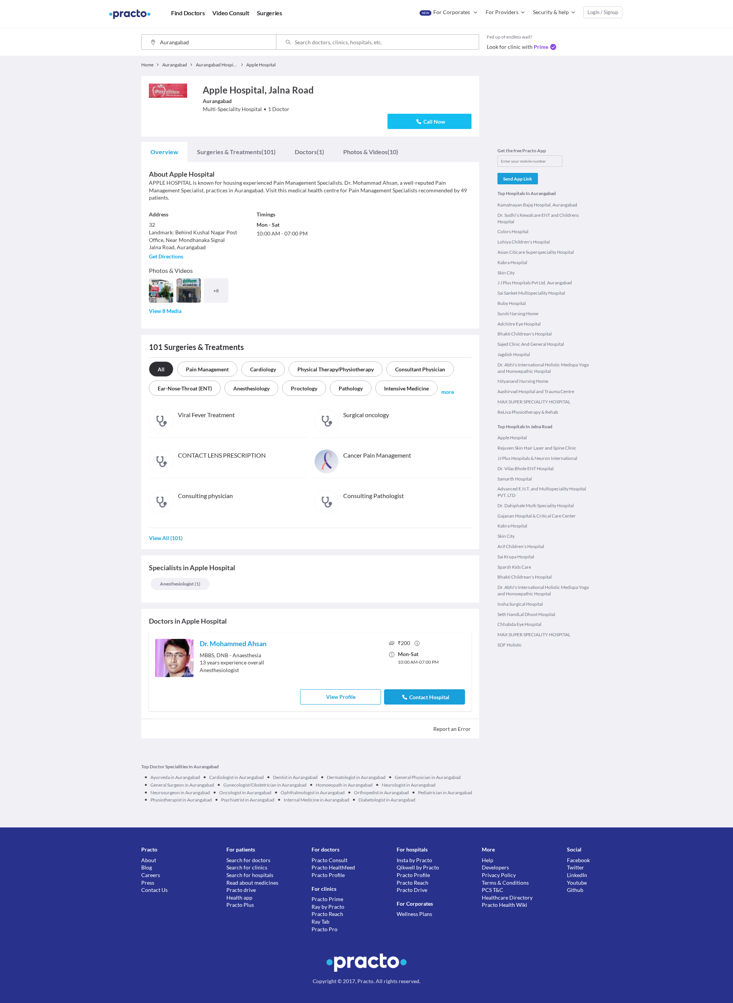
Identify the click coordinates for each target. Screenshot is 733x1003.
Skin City (506, 273)
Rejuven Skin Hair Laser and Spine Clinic (536, 448)
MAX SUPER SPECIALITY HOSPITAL (533, 402)
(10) (370, 151)
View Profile (340, 696)
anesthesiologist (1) (180, 584)
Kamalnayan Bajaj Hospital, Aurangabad (537, 205)
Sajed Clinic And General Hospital (530, 344)
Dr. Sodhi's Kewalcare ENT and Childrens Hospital (538, 218)
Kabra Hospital (512, 262)
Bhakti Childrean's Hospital (524, 334)
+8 (216, 290)
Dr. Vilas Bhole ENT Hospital (525, 468)
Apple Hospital (512, 437)
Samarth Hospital (514, 479)
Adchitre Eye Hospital (519, 324)
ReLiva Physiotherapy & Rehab (527, 412)
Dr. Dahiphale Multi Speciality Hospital (535, 505)
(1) (309, 151)
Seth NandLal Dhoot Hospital (526, 614)
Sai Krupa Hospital (515, 557)
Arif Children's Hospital (520, 546)
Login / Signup (603, 12)
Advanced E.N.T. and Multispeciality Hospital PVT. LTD (541, 492)
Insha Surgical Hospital (520, 604)
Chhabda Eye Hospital (519, 624)
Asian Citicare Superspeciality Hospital (535, 252)
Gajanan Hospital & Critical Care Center (536, 516)
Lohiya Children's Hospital (523, 242)
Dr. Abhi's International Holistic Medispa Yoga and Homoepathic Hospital (543, 368)
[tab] (164, 152)
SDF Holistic (509, 645)
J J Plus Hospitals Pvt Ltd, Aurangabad (534, 282)
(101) (236, 151)
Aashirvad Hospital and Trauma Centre (535, 391)
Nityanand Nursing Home (522, 381)
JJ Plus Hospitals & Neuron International (537, 458)
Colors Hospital (512, 231)
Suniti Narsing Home (517, 313)
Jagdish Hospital (513, 354)
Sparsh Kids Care (514, 567)
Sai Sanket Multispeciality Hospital (531, 293)
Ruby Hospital (511, 303)
